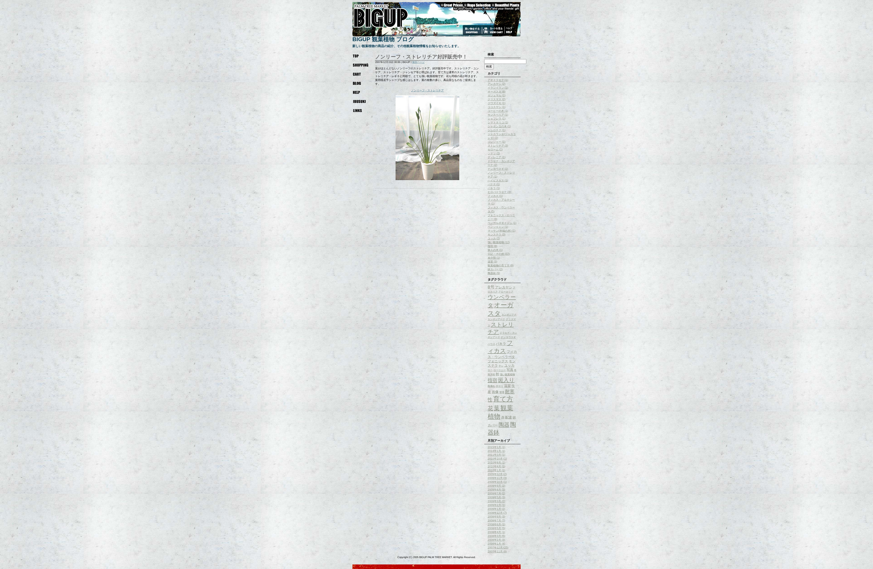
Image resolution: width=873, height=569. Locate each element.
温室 (490, 261)
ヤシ (501, 365)
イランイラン (496, 87)
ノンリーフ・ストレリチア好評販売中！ (421, 57)
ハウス (491, 344)
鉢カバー (493, 269)
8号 (491, 287)
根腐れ (491, 386)
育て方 (503, 399)
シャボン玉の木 (497, 126)
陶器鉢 (492, 273)
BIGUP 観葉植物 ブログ (383, 39)
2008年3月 (494, 536)
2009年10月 (495, 482)
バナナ (492, 184)
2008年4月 (494, 532)
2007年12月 (495, 547)
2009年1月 (494, 509)
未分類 (492, 257)
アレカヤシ (494, 83)
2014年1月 (494, 451)
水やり (499, 386)
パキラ (492, 188)
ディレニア (494, 157)
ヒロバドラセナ (497, 192)
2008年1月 (494, 543)
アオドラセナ (496, 80)
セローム (493, 149)
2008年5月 (494, 528)
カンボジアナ (509, 314)
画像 (495, 392)
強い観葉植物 (496, 242)
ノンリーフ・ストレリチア (427, 90)
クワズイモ (494, 103)
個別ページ (418, 62)
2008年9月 (494, 516)
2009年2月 (494, 505)
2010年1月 (494, 470)
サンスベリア (496, 114)
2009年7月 (494, 493)
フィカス (493, 196)
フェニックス (498, 361)
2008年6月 (494, 524)
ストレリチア (496, 145)
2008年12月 (495, 512)
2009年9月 (494, 485)
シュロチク (494, 130)
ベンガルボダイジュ (500, 223)
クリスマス (494, 99)
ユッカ (492, 238)
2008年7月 (494, 520)
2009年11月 (495, 478)
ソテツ (492, 153)
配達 (508, 417)
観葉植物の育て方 (498, 265)
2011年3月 (494, 454)
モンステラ (494, 234)
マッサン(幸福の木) (499, 230)
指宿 (490, 246)
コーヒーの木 (496, 111)
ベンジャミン (496, 226)
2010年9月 (494, 462)
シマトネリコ (496, 122)
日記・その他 (496, 254)
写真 (510, 370)
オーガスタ (494, 91)
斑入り (506, 380)
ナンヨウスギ (496, 168)
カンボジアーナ (496, 319)
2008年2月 (494, 539)
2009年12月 (495, 474)
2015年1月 (494, 447)
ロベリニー (499, 370)
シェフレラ (494, 118)
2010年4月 (494, 466)
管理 (501, 392)
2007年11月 (495, 551)
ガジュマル (494, 95)
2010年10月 (495, 458)
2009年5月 (494, 497)
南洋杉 (491, 374)
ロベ (490, 370)
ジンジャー (494, 141)
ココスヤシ (494, 107)
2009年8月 (494, 489)
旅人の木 (493, 250)
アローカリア (505, 291)
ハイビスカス (496, 180)
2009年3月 (494, 501)
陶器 (504, 424)
